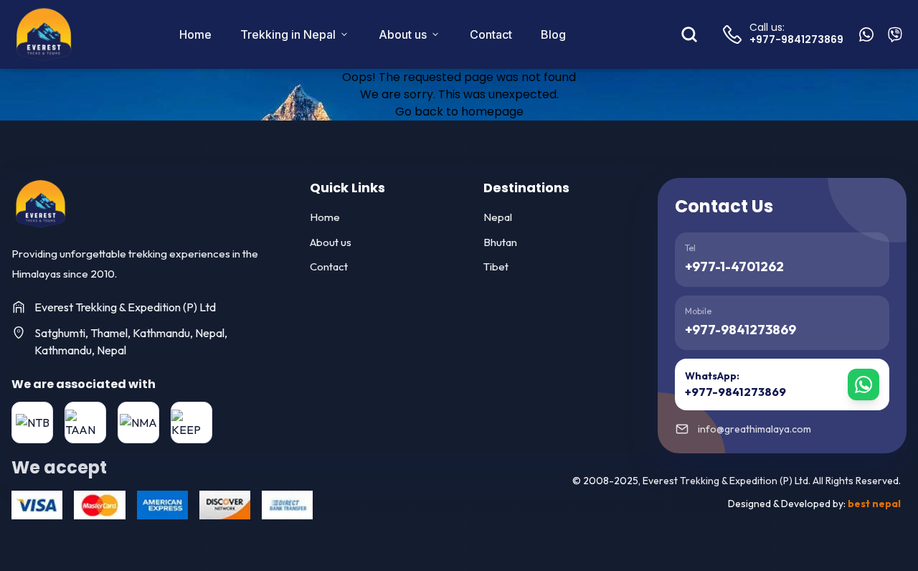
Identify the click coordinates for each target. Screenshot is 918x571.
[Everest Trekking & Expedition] (40, 204)
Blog (553, 34)
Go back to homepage (459, 111)
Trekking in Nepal (288, 34)
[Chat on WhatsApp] (866, 34)
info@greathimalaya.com (754, 429)
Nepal (497, 217)
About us (403, 34)
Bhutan (500, 242)
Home (195, 34)
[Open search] (689, 34)
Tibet (495, 266)
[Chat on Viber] (895, 34)
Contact (491, 34)
